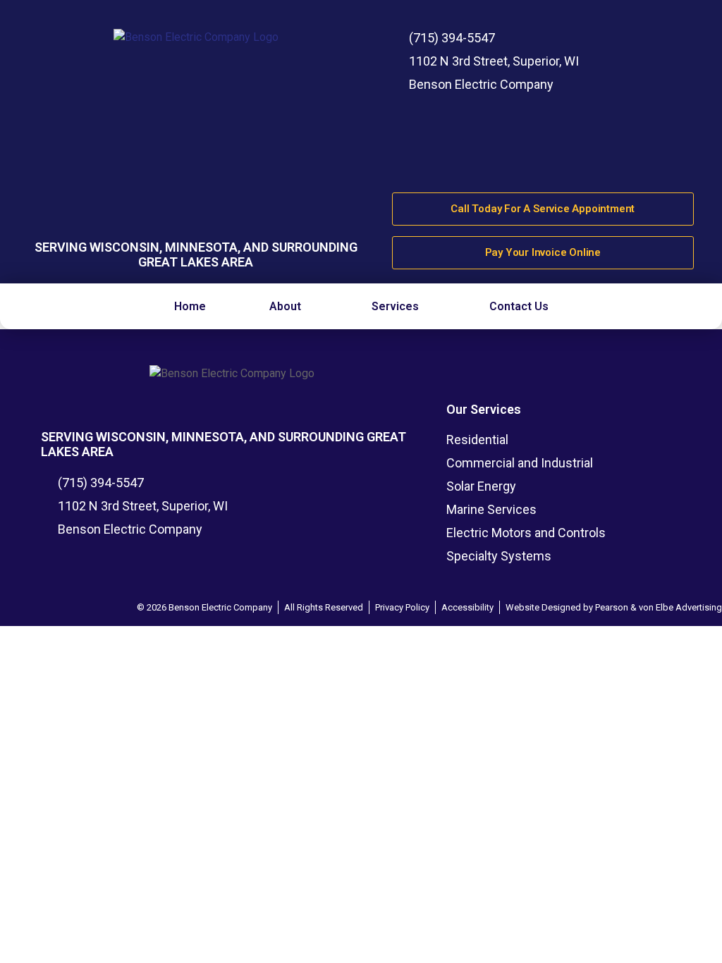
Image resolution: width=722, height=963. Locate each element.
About (285, 306)
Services (395, 306)
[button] (288, 306)
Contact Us (519, 306)
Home (190, 306)
